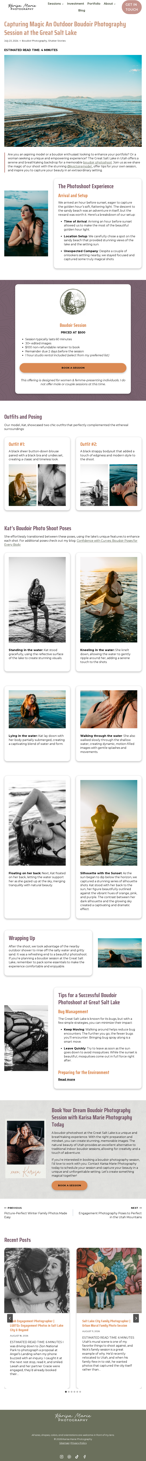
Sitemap (64, 1443)
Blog (81, 10)
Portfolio (93, 3)
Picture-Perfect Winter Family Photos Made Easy (35, 1213)
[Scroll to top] (137, 1452)
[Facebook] (84, 1456)
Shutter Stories (57, 40)
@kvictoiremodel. (79, 166)
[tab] (66, 1392)
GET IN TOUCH (132, 7)
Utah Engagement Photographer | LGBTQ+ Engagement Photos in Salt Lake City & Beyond (36, 1325)
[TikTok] (76, 1456)
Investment (75, 3)
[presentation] (36, 1280)
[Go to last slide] (10, 1318)
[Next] (136, 1318)
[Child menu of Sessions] (55, 3)
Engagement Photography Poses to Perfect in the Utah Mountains (110, 1213)
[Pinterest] (69, 1456)
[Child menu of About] (110, 3)
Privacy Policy (79, 1443)
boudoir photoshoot (97, 162)
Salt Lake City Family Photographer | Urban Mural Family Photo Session (106, 1323)
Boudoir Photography (34, 40)
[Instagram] (61, 1456)
